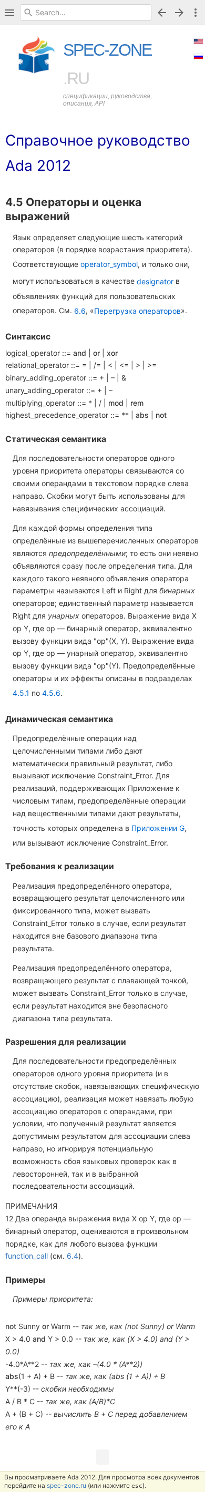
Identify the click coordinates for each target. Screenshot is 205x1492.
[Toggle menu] (195, 12)
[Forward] (180, 12)
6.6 (80, 310)
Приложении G (157, 828)
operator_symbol (109, 264)
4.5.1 (21, 692)
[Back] (161, 12)
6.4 (72, 1255)
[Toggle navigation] (9, 12)
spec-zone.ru (66, 1485)
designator (155, 281)
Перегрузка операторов (137, 310)
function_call (26, 1255)
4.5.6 (51, 692)
